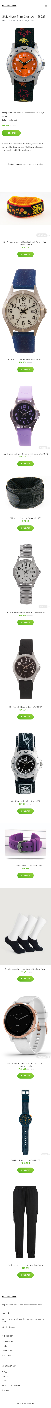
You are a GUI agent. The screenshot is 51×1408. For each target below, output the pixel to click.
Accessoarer (29, 112)
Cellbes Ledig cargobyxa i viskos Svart (25, 1265)
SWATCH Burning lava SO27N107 (25, 1160)
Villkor (4, 1381)
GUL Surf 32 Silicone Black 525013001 (25, 707)
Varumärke (18, 112)
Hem (4, 20)
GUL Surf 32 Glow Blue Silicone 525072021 (25, 359)
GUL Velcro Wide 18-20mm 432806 (25, 518)
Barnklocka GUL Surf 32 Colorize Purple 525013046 (25, 454)
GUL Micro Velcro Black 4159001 (25, 801)
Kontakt (5, 1376)
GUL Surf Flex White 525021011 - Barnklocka (25, 612)
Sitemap (5, 1390)
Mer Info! (11, 133)
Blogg (4, 1371)
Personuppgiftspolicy (11, 1385)
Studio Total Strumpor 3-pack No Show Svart (25, 969)
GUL (45, 112)
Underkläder (7, 1350)
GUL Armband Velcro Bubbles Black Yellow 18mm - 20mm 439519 (25, 243)
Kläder (5, 1346)
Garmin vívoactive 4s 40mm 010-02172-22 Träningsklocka (25, 1064)
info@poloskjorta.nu (10, 1327)
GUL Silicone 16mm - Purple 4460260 (26, 865)
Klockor (39, 112)
